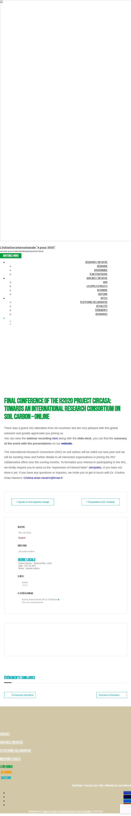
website (66, 443)
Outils (104, 298)
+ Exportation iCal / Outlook (100, 502)
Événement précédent (22, 695)
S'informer (6, 766)
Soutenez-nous (11, 255)
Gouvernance (100, 270)
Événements (101, 310)
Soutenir (102, 294)
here (55, 438)
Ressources (101, 314)
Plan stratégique (98, 274)
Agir (105, 282)
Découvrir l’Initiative (96, 262)
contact (5, 734)
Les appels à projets (97, 286)
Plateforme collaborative (93, 302)
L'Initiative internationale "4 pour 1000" (27, 247)
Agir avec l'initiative (11, 742)
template (95, 467)
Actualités (101, 306)
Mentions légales (10, 759)
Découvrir (102, 266)
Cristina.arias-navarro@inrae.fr (43, 477)
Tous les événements (32, 602)
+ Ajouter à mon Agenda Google (32, 502)
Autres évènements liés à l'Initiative (39, 599)
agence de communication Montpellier (67, 811)
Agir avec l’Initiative (97, 278)
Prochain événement (109, 695)
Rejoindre (102, 290)
